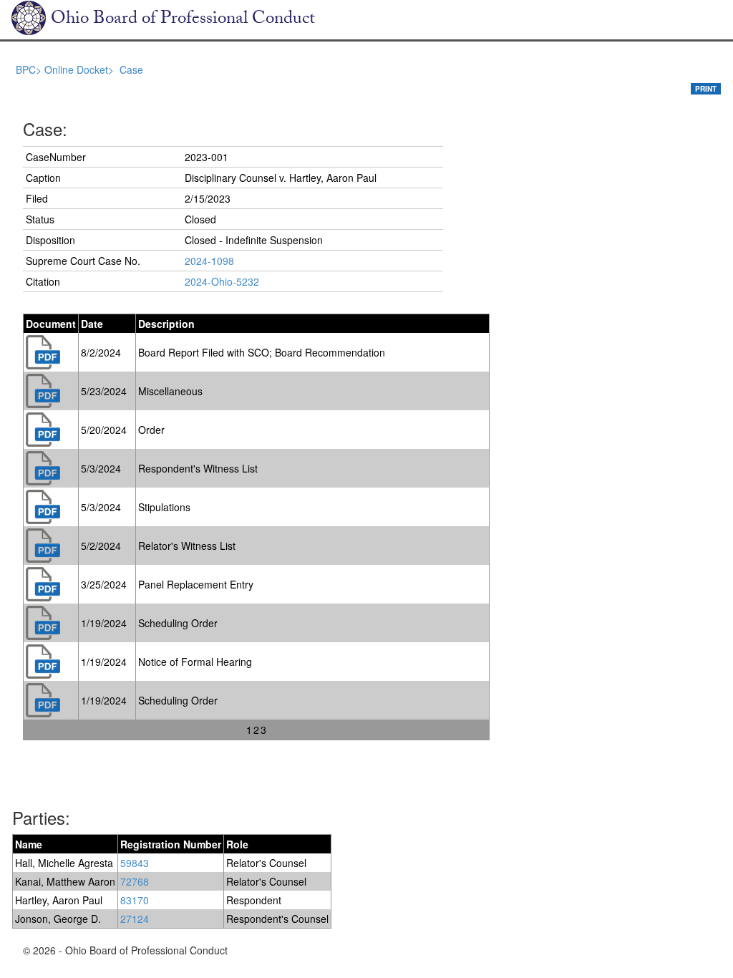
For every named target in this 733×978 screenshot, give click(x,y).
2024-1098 (209, 260)
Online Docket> (80, 69)
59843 (134, 863)
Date (92, 323)
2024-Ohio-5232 (222, 281)
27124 (134, 918)
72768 (134, 881)
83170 (134, 900)
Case (131, 69)
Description (166, 323)
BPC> (30, 69)
